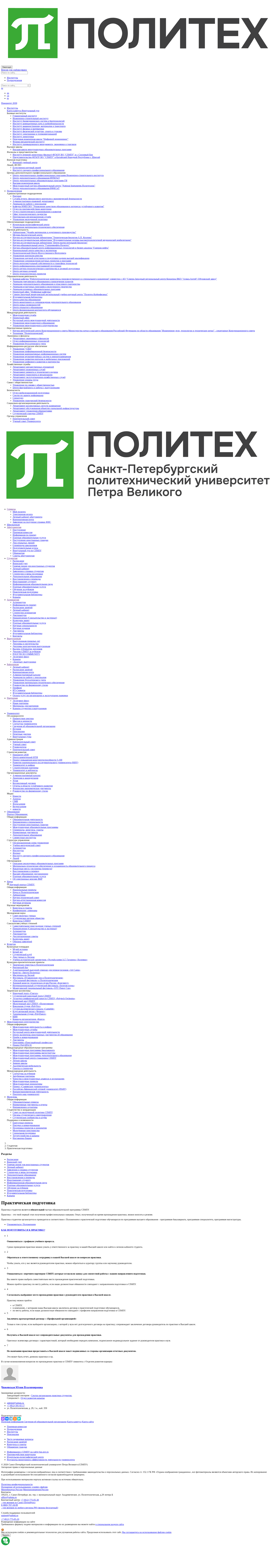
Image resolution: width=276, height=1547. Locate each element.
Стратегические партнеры (25, 767)
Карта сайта (88, 1421)
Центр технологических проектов (29, 274)
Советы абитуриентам (23, 555)
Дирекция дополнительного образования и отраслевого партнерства (46, 284)
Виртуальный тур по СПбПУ (27, 550)
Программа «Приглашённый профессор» (33, 1042)
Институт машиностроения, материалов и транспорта (39, 126)
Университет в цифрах (24, 765)
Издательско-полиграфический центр (31, 224)
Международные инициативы (27, 1084)
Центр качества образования (27, 299)
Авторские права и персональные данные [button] (21, 1467)
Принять (5, 1535)
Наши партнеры (20, 703)
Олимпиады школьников (25, 545)
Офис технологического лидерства (30, 214)
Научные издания (21, 628)
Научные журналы (22, 902)
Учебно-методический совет (27, 845)
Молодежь (12, 1097)
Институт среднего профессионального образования (38, 170)
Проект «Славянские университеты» (31, 1086)
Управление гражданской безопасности (32, 400)
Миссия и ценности (22, 721)
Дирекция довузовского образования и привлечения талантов (43, 281)
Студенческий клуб (22, 954)
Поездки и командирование (26, 1125)
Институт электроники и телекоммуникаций (35, 134)
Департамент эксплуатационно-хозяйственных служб (39, 377)
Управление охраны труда (25, 380)
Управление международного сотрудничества (35, 325)
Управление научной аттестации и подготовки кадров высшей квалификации (51, 258)
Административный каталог (27, 675)
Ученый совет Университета (27, 421)
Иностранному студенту (25, 581)
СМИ (15, 801)
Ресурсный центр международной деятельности (36, 320)
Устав (15, 780)
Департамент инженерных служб (29, 369)
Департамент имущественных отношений (33, 367)
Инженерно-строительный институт (30, 118)
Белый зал (18, 952)
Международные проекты (25, 1081)
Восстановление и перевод (26, 871)
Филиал (16, 853)
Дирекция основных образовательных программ (36, 289)
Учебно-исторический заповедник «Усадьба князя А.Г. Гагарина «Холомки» (50, 959)
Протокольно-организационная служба (32, 217)
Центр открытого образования (28, 307)
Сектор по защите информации (28, 395)
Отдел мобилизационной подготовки (31, 393)
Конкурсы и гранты (22, 908)
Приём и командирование (25, 1037)
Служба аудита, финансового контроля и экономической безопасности (47, 198)
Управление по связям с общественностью (33, 385)
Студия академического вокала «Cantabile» (33, 1009)
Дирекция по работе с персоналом (29, 204)
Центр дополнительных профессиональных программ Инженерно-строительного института (58, 175)
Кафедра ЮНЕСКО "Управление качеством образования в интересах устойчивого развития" (58, 206)
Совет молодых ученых (24, 915)
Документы (18, 631)
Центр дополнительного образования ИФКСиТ (36, 188)
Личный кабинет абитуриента (27, 517)
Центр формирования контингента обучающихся (37, 310)
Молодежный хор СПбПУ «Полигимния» (33, 1003)
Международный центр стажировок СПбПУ (34, 1058)
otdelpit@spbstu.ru (15, 1403)
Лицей (16, 858)
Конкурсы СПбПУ (22, 921)
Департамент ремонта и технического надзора (35, 372)
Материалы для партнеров (26, 706)
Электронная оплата (23, 514)
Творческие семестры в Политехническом (33, 965)
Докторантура (19, 615)
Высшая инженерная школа (26, 183)
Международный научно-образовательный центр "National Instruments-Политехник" (54, 185)
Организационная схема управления (31, 843)
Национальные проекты (24, 890)
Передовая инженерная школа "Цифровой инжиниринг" (40, 139)
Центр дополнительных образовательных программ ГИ (40, 180)
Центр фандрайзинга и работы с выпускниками (36, 387)
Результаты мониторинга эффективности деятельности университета (41, 1459)
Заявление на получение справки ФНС (32, 522)
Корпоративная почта (23, 519)
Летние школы (20, 1060)
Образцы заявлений (22, 941)
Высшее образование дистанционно (30, 874)
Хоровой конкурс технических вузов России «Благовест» (41, 983)
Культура (11, 944)
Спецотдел (18, 398)
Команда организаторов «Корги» (29, 1019)
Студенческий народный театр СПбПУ (32, 996)
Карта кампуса (14, 110)
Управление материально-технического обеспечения (38, 227)
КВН (15, 1016)
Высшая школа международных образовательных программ (42, 149)
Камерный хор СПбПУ (24, 1001)
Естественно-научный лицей (27, 167)
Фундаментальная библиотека (27, 297)
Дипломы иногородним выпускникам (31, 646)
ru (2, 88)
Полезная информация (12, 1421)
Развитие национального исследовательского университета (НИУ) (45, 762)
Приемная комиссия (22, 532)
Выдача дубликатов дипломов (27, 649)
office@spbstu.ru (9, 1497)
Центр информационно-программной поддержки (37, 266)
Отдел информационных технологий (31, 341)
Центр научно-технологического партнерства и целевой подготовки (46, 268)
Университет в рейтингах (25, 770)
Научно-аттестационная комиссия (29, 900)
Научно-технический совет (26, 897)
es (8, 98)
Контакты (17, 636)
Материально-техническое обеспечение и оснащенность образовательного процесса (54, 866)
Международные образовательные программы (35, 827)
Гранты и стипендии (23, 1068)
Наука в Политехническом (26, 892)
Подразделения (14, 80)
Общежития (18, 553)
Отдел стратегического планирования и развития (37, 211)
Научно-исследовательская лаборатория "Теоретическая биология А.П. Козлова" (52, 237)
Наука (10, 881)
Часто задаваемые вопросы (20, 1439)
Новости (17, 796)
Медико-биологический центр (27, 235)
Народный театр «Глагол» (25, 993)
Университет (13, 713)
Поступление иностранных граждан (30, 540)
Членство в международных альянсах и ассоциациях (38, 1078)
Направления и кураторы (25, 1107)
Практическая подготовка (25, 592)
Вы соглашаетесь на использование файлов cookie (146, 1532)
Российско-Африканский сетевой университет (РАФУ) (39, 1089)
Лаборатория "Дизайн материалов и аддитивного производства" (44, 232)
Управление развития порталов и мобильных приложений (41, 359)
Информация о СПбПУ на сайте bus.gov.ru (28, 1452)
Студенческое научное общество (28, 918)
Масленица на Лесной (23, 975)
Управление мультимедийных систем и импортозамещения (42, 356)
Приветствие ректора (23, 718)
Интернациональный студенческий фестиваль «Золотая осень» (44, 985)
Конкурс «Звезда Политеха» (26, 972)
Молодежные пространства (26, 1130)
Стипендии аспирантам (24, 612)
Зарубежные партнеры (24, 1076)
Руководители (19, 747)
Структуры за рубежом (24, 1073)
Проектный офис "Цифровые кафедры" (32, 292)
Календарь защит (21, 620)
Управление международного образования (33, 323)
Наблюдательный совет (24, 742)
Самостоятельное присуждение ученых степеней (37, 926)
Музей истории (20, 949)
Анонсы (17, 799)
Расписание (18, 561)
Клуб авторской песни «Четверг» (29, 1011)
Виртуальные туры (22, 736)
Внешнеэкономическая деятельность (31, 1091)
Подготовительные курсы (25, 548)
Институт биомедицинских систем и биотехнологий (39, 121)
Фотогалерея (19, 804)
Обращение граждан (17, 1447)
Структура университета (25, 723)
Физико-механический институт (29, 141)
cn (8, 95)
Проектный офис (21, 318)
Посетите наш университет (26, 1094)
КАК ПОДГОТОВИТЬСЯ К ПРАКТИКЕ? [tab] (23, 1230)
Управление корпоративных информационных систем (39, 354)
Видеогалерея (19, 806)
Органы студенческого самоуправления (32, 1115)
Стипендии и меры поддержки (28, 574)
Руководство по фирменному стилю (30, 685)
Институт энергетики (23, 136)
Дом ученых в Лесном (23, 957)
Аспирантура (19, 602)
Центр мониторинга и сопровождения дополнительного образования (47, 302)
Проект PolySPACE (22, 1045)
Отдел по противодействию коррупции (32, 209)
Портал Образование (17, 814)
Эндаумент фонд (21, 656)
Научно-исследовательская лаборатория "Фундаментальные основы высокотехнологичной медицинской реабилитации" (72, 240)
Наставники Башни (22, 1138)
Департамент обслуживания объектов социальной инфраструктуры (46, 408)
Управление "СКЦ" (22, 349)
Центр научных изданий (25, 271)
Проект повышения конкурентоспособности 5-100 (37, 760)
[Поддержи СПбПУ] (5, 1544)
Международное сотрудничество (23, 1022)
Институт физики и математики (28, 129)
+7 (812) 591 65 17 (16, 1405)
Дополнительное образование (27, 576)
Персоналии (19, 731)
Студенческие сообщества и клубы (30, 1117)
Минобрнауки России (12, 1489)
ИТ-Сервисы (19, 690)
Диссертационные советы (25, 936)
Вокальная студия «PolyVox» (27, 1006)
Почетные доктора (22, 734)
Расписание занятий (22, 607)
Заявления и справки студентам (28, 571)
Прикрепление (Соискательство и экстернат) (35, 618)
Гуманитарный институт (25, 116)
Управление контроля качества (28, 255)
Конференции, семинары (25, 910)
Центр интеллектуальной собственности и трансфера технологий (45, 263)
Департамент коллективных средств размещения (37, 406)
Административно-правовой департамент (33, 201)
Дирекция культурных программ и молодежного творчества (42, 286)
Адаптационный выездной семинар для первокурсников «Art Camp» (46, 970)
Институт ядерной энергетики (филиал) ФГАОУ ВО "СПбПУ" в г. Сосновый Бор (53, 154)
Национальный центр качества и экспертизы (35, 250)
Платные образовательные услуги (29, 537)
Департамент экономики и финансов (31, 338)
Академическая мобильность (27, 1066)
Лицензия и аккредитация (25, 778)
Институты (12, 78)
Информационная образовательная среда (33, 584)
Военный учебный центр (25, 162)
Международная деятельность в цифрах (32, 1027)
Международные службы (25, 1029)
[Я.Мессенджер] (19, 1418)
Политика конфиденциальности (17, 1484)
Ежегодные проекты (23, 1122)
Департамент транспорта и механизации (32, 374)
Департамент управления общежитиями (32, 411)
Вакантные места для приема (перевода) (32, 868)
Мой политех (19, 511)
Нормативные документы (25, 832)
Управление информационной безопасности (34, 351)
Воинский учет (20, 563)
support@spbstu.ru (9, 1515)
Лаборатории (19, 895)
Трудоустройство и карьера (26, 1135)
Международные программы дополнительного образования (42, 1055)
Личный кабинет (21, 568)
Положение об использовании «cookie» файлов (24, 1487)
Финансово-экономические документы (32, 788)
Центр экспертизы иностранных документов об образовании (43, 1034)
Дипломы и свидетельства (26, 643)
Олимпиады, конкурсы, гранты (28, 830)
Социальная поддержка (24, 1133)
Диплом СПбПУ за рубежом (27, 651)
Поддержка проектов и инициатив (30, 1128)
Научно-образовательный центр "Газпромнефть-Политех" (41, 245)
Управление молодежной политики (30, 219)
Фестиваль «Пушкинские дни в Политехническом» (38, 978)
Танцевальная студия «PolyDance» (29, 1014)
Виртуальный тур (30, 110)
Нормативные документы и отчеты (30, 1104)
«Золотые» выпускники (24, 662)
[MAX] (3, 1418)
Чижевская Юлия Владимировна (22, 1387)
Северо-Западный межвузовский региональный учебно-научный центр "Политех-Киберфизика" (60, 294)
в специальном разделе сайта (109, 1524)
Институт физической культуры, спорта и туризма (37, 131)
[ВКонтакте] (7, 1418)
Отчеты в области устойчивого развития (33, 786)
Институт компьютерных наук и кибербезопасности (38, 123)
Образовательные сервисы (26, 1102)
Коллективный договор (24, 783)
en (8, 93)
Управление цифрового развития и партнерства (36, 362)
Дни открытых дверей (23, 543)
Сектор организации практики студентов (51, 1395)
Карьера (17, 597)
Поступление (19, 530)
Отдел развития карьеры (33, 1398)
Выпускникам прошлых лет (26, 641)
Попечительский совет (24, 418)
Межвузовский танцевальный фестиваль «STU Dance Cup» (42, 988)
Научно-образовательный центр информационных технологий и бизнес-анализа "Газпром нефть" (61, 248)
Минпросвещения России (35, 1489)
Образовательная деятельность (28, 819)
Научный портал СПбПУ (22, 884)
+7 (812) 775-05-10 (10, 1519)
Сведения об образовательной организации (34, 726)
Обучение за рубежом (23, 589)
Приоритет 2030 (9, 103)
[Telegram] (11, 1418)
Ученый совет (19, 744)
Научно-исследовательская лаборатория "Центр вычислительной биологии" (50, 242)
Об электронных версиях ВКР (27, 879)
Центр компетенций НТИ (25, 757)
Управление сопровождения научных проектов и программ (42, 261)
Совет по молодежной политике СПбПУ (33, 1112)
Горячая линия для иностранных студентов (34, 566)
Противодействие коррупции (21, 1454)
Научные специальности (25, 625)
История (17, 729)
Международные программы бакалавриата (34, 1050)
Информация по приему (24, 535)
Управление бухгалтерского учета (29, 343)
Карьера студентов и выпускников (30, 708)
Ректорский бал (20, 967)
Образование (13, 811)
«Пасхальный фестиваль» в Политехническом (35, 980)
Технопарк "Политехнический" (28, 333)
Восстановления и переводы (27, 579)
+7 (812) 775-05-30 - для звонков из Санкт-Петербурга (20, 1501)
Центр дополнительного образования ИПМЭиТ (36, 178)
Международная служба (24, 315)
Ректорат (17, 196)
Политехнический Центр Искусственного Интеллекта (39, 253)
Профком (17, 688)
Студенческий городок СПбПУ (28, 413)
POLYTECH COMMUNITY (26, 654)
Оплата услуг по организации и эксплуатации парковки (40, 695)
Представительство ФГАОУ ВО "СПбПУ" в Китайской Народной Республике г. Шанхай (56, 157)
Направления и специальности (28, 822)
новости (17, 809)
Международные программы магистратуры (34, 1053)
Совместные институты (24, 837)
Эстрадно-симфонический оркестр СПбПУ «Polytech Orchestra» (44, 998)
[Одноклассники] (15, 1418)
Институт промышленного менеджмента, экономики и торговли (44, 144)
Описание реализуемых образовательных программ (38, 863)
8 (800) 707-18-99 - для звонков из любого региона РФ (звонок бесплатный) (29, 1506)
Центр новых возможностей (26, 305)
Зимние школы (20, 1063)
